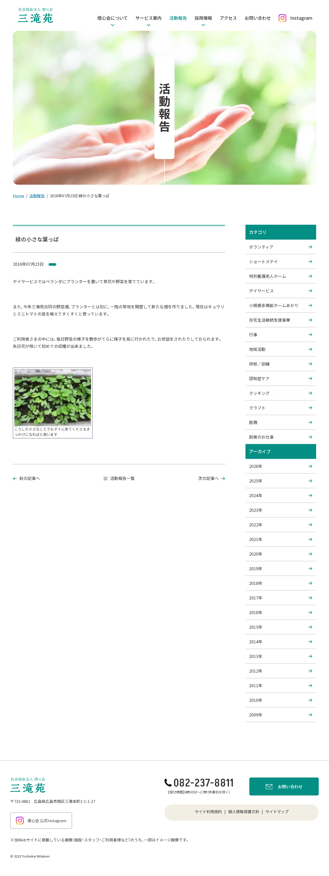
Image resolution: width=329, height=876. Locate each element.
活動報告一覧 (122, 478)
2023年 (255, 510)
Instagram (301, 18)
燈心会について (112, 18)
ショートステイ (263, 261)
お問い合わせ (258, 18)
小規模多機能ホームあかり (273, 305)
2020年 (255, 554)
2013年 (255, 656)
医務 (253, 422)
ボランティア (261, 247)
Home (18, 195)
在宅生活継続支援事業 (269, 320)
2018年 (255, 583)
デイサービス (261, 291)
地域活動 (257, 349)
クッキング (259, 393)
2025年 (255, 481)
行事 (253, 334)
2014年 (255, 641)
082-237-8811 (203, 783)
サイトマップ (277, 811)
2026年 (255, 466)
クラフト (257, 408)
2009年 (255, 715)
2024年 (255, 495)
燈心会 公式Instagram (47, 820)
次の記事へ (208, 478)
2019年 (255, 568)
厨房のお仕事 (261, 437)
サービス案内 (148, 18)
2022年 (255, 524)
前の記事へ (29, 478)
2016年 (255, 612)
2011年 (255, 685)
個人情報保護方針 (243, 811)
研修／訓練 (259, 364)
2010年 (255, 700)
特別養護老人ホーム (267, 276)
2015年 (255, 627)
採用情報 (203, 18)
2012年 (255, 671)
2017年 (255, 598)
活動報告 (178, 18)
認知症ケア (259, 378)
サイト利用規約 (208, 811)
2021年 (255, 539)
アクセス (228, 18)
